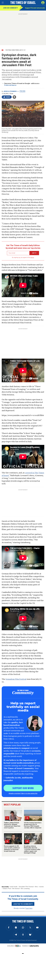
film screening (25, 888)
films (36, 886)
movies (41, 886)
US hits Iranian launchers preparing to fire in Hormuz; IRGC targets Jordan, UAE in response (32, 825)
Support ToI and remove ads (35, 8)
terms (32, 257)
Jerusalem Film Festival (16, 679)
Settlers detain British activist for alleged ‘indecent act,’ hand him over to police (12, 825)
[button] (42, 2)
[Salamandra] (34, 945)
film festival (15, 888)
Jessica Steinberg (10, 91)
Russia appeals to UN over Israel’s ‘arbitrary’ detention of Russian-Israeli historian (12, 848)
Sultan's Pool (7, 888)
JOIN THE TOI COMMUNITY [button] (23, 904)
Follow (22, 91)
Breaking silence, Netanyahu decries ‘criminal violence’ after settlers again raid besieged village (32, 849)
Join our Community (10, 8)
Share (8, 97)
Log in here (29, 908)
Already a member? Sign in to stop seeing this (23, 793)
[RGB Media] (19, 946)
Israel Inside (13, 886)
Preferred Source (10, 85)
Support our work (23, 788)
